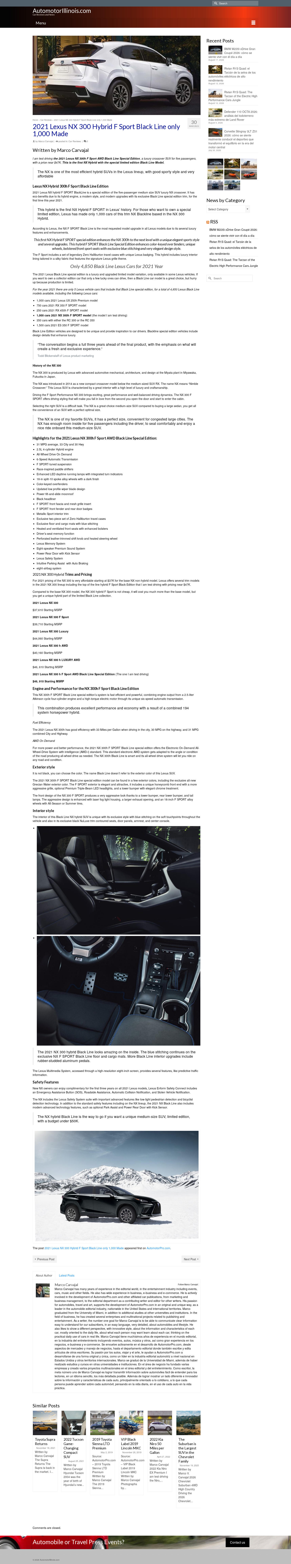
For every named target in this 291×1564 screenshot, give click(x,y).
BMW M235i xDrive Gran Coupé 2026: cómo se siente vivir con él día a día (231, 53)
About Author (44, 1275)
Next (197, 1466)
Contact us (237, 1542)
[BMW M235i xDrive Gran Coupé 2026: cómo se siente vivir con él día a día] (214, 164)
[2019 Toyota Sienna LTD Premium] (102, 1423)
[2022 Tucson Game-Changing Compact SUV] (74, 1423)
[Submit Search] (215, 3)
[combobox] (228, 209)
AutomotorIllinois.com (62, 10)
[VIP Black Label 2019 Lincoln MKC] (131, 1423)
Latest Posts (66, 1275)
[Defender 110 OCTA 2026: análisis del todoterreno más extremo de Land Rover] (214, 174)
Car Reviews (74, 141)
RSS (214, 221)
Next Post (190, 1259)
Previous (36, 1466)
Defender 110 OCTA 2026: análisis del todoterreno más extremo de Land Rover (233, 116)
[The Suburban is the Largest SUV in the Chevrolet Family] (188, 1423)
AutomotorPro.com (158, 1248)
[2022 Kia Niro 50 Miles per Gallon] (160, 1423)
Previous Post (45, 1259)
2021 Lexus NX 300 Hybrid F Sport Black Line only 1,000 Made (84, 1248)
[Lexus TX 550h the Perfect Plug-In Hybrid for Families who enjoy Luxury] (231, 185)
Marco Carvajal (45, 141)
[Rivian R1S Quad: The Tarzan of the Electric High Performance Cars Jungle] (248, 164)
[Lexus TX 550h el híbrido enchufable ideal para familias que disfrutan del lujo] (214, 185)
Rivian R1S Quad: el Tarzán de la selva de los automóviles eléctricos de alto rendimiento (232, 74)
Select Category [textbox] (218, 209)
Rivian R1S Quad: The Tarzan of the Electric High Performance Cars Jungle (232, 96)
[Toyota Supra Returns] (45, 1423)
